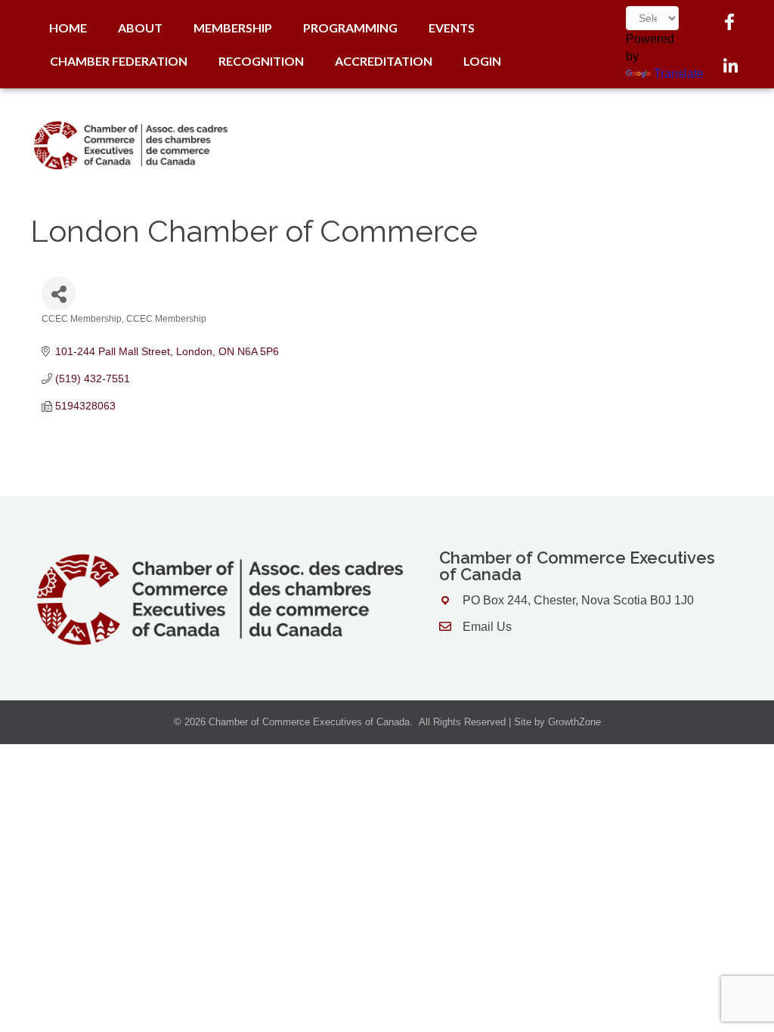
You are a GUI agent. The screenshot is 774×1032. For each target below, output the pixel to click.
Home (68, 27)
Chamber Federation (118, 61)
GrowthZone (574, 722)
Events (452, 27)
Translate (679, 73)
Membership (233, 27)
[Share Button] (59, 294)
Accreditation (383, 61)
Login (482, 61)
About (140, 27)
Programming (350, 27)
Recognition (261, 61)
